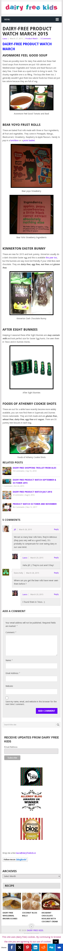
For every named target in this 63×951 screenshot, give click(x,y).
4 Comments (18, 495)
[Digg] (51, 947)
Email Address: (13, 673)
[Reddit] (43, 947)
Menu (7, 19)
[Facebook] (12, 947)
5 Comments (45, 38)
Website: (9, 686)
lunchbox (14, 140)
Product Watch (31, 38)
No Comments (18, 507)
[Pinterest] (27, 947)
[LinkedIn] (35, 947)
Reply (56, 529)
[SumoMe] (59, 947)
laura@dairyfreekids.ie (26, 853)
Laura (4, 38)
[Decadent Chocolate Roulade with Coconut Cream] (51, 901)
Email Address (10, 747)
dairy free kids (35, 930)
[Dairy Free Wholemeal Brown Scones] (12, 901)
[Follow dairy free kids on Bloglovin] (15, 861)
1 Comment (7, 486)
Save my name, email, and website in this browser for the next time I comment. (31, 702)
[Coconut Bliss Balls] (31, 901)
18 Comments (18, 471)
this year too (51, 257)
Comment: (11, 632)
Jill (15, 529)
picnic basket (29, 140)
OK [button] (56, 942)
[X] (19, 947)
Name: (9, 660)
